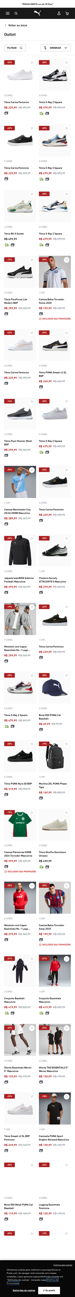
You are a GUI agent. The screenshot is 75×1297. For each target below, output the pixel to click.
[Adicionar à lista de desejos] (32, 63)
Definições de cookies (24, 1290)
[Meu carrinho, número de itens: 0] (67, 13)
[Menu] (7, 13)
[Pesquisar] (16, 13)
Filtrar (12, 47)
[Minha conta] (58, 13)
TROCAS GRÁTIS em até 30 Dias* (37, 4)
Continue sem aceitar (63, 1265)
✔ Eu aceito (49, 1290)
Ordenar (55, 47)
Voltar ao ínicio (17, 25)
